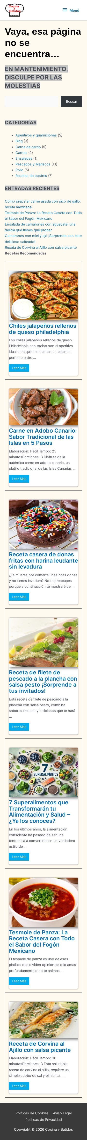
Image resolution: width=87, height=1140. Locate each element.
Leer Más (19, 368)
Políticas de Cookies (32, 1113)
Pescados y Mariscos (33, 164)
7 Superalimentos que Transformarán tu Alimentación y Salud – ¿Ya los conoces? (39, 811)
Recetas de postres (31, 176)
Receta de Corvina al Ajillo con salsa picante (41, 247)
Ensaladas (23, 158)
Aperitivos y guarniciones (36, 135)
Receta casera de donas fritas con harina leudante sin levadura (43, 560)
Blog (19, 141)
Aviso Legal (62, 1113)
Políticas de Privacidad (43, 1119)
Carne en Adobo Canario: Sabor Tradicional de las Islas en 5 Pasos (43, 436)
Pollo (19, 170)
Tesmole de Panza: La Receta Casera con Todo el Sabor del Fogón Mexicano (42, 941)
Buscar (71, 101)
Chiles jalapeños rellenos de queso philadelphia (42, 328)
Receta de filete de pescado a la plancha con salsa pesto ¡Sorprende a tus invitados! (43, 681)
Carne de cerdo (28, 147)
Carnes (21, 153)
